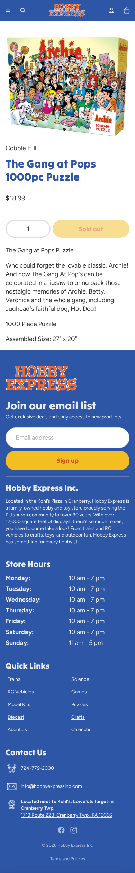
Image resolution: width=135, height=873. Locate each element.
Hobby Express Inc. (75, 845)
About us (17, 729)
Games (79, 692)
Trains (14, 679)
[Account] (111, 10)
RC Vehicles (21, 692)
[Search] (22, 10)
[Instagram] (74, 830)
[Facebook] (61, 830)
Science (80, 679)
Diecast (16, 717)
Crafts (78, 717)
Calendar (81, 729)
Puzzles (79, 705)
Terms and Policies (67, 858)
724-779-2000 (37, 768)
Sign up (68, 461)
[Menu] (8, 10)
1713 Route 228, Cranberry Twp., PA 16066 (66, 815)
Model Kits (19, 705)
